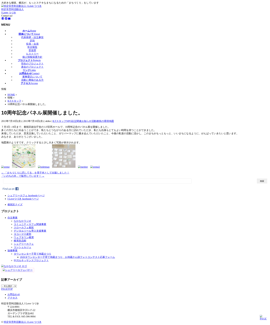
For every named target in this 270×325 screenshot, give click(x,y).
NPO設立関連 (73, 121)
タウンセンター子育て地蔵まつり (32, 253)
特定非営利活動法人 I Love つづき (23, 322)
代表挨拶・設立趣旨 (32, 37)
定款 (32, 40)
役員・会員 (32, 44)
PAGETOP (7, 289)
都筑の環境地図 (105, 121)
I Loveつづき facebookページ (23, 198)
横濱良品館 (20, 240)
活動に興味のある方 (32, 80)
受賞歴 (32, 50)
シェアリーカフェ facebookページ (26, 195)
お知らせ (86, 121)
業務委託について (32, 76)
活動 (93, 121)
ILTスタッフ (59, 121)
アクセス (13, 297)
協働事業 (13, 250)
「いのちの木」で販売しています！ (22, 176)
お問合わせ (14, 294)
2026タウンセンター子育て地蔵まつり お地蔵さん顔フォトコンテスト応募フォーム (67, 257)
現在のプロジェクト (32, 63)
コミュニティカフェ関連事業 (30, 224)
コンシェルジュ (22, 247)
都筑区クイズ (15, 204)
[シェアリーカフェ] (17, 270)
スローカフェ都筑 (24, 227)
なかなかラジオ (22, 221)
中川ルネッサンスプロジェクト (31, 260)
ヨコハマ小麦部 (22, 234)
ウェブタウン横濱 (24, 237)
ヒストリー (32, 53)
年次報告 (32, 47)
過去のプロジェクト (32, 67)
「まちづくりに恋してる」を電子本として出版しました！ (35, 172)
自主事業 (13, 217)
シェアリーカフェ (24, 244)
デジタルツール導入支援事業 (30, 230)
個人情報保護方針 (32, 57)
